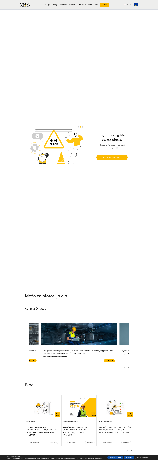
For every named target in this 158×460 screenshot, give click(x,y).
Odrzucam (129, 457)
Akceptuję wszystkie (115, 457)
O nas (96, 5)
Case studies (82, 5)
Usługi (55, 5)
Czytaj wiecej (31, 360)
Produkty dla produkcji (67, 5)
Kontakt (104, 5)
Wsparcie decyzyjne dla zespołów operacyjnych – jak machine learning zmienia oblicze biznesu (115, 430)
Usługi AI (48, 5)
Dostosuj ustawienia (142, 457)
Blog (90, 5)
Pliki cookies (98, 458)
